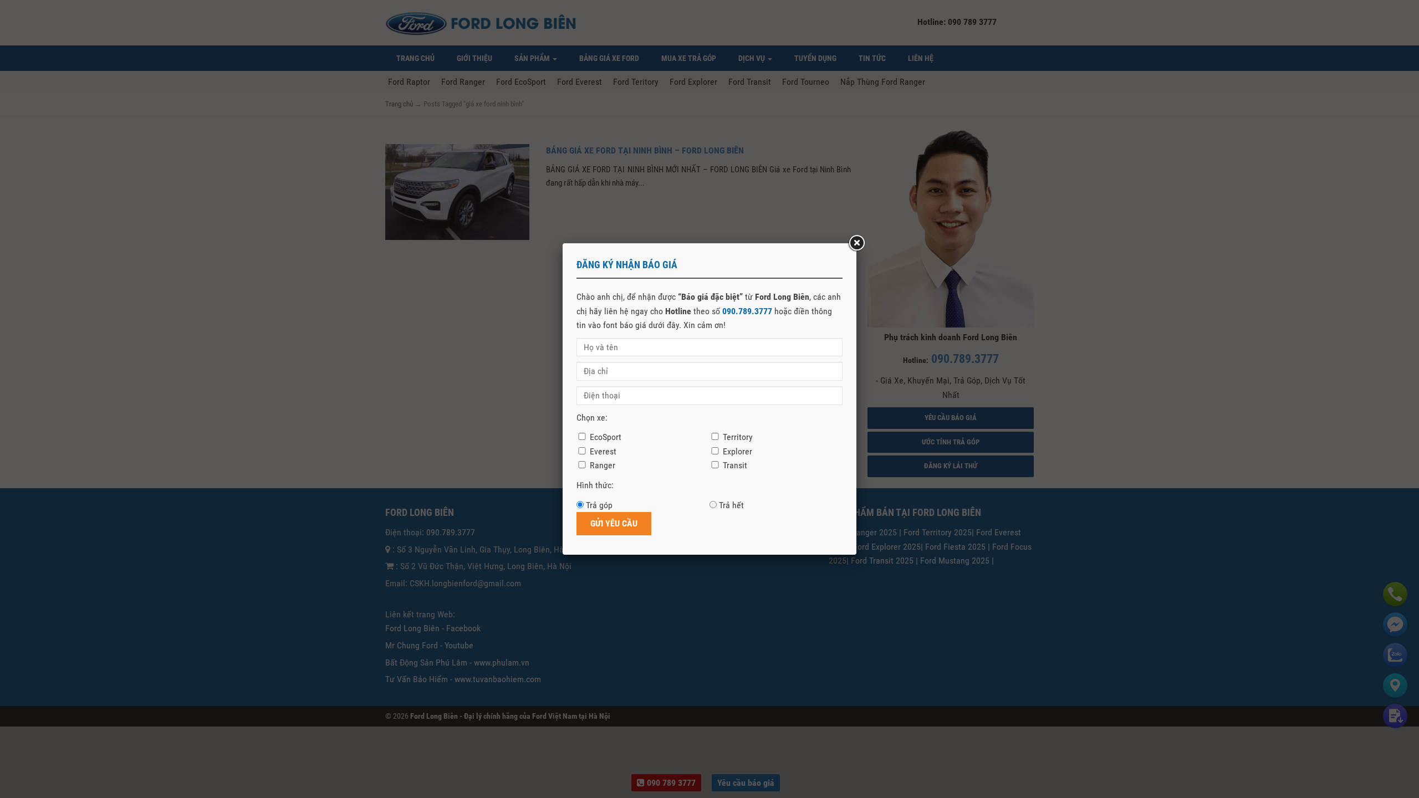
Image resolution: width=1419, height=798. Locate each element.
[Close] (856, 243)
